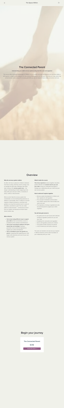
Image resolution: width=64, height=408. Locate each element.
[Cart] (59, 2)
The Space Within (32, 3)
